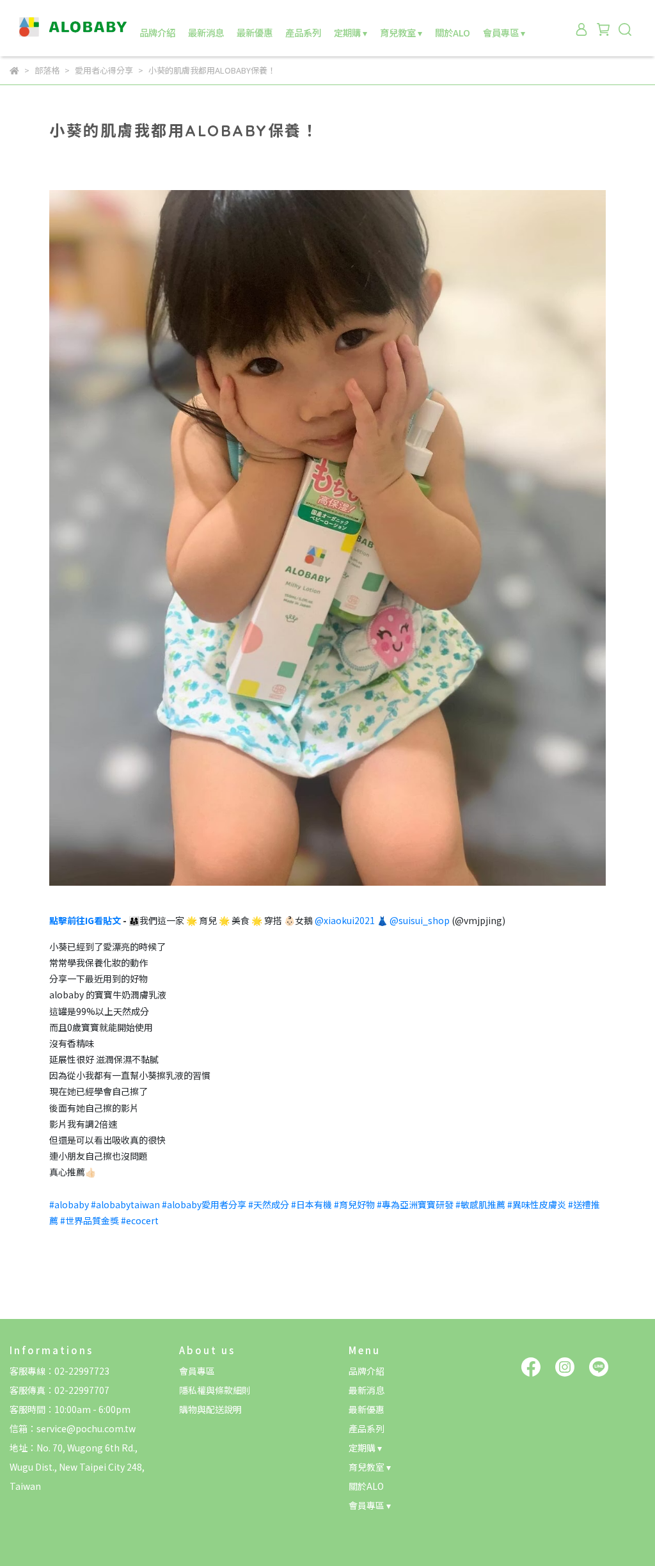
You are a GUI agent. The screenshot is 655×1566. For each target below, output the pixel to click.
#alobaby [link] (69, 1204)
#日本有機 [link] (311, 1204)
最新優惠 (254, 32)
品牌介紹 (157, 32)
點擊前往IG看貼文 (85, 920)
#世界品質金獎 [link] (89, 1220)
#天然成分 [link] (268, 1204)
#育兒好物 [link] (354, 1204)
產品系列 (303, 32)
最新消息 (206, 32)
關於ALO (452, 32)
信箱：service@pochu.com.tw (73, 1428)
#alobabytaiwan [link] (125, 1204)
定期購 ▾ (350, 32)
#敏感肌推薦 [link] (480, 1204)
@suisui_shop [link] (420, 920)
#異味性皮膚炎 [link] (536, 1204)
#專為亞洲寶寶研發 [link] (415, 1204)
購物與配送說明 (210, 1409)
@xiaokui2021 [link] (345, 920)
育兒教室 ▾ (401, 32)
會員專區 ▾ (504, 32)
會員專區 (197, 1370)
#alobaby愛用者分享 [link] (204, 1204)
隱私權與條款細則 (215, 1390)
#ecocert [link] (140, 1220)
